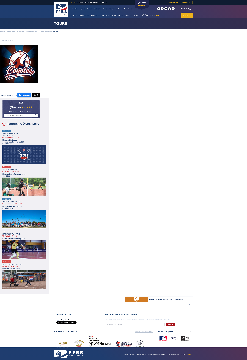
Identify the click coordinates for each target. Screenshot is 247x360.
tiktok (169, 8)
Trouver (142, 4)
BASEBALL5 (157, 15)
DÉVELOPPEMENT (97, 15)
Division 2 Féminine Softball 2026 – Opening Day (166, 299)
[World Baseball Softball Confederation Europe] (79, 344)
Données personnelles (173, 354)
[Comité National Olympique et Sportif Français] (140, 344)
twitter (162, 8)
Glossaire (132, 354)
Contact (130, 9)
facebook (158, 8)
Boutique (188, 15)
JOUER (73, 15)
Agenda (82, 9)
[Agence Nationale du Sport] (123, 344)
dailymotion (68, 319)
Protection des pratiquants (111, 9)
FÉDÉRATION (146, 15)
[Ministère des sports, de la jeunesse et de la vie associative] (100, 342)
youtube (165, 8)
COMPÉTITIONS (83, 15)
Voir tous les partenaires (143, 331)
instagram (173, 8)
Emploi (124, 9)
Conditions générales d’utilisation (156, 354)
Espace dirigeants (174, 2)
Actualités (75, 9)
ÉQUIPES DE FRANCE (132, 15)
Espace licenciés (186, 2)
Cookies (183, 354)
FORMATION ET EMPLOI (114, 15)
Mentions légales (141, 354)
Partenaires (97, 9)
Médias (89, 9)
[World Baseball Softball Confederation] (62, 345)
